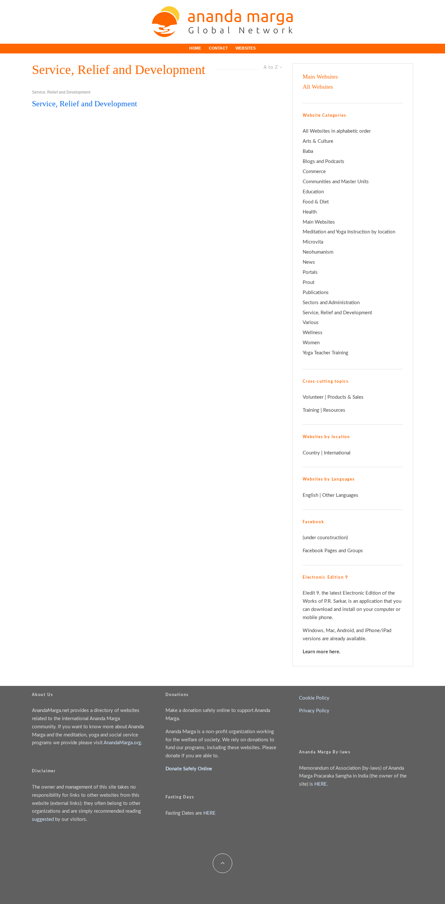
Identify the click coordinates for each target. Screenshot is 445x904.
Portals (310, 272)
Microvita (313, 242)
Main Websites (320, 76)
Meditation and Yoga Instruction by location (349, 232)
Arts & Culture (318, 141)
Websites (246, 48)
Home (195, 48)
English (310, 495)
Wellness (313, 332)
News (309, 262)
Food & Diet (316, 202)
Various (311, 322)
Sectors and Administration (331, 302)
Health (310, 212)
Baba (308, 151)
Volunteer (314, 397)
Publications (316, 292)
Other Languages (340, 495)
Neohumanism (318, 252)
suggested (43, 819)
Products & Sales (345, 397)
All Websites (318, 86)
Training (311, 410)
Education (313, 191)
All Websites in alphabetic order (337, 131)
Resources (334, 410)
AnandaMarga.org (122, 742)
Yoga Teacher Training (325, 352)
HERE (209, 813)
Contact (218, 48)
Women (311, 342)
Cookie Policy (314, 698)
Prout (308, 282)
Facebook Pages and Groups (333, 550)
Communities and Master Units (336, 181)
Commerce (314, 171)
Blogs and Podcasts (323, 161)
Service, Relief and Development (61, 92)
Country (311, 453)
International (337, 453)
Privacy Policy (314, 710)
